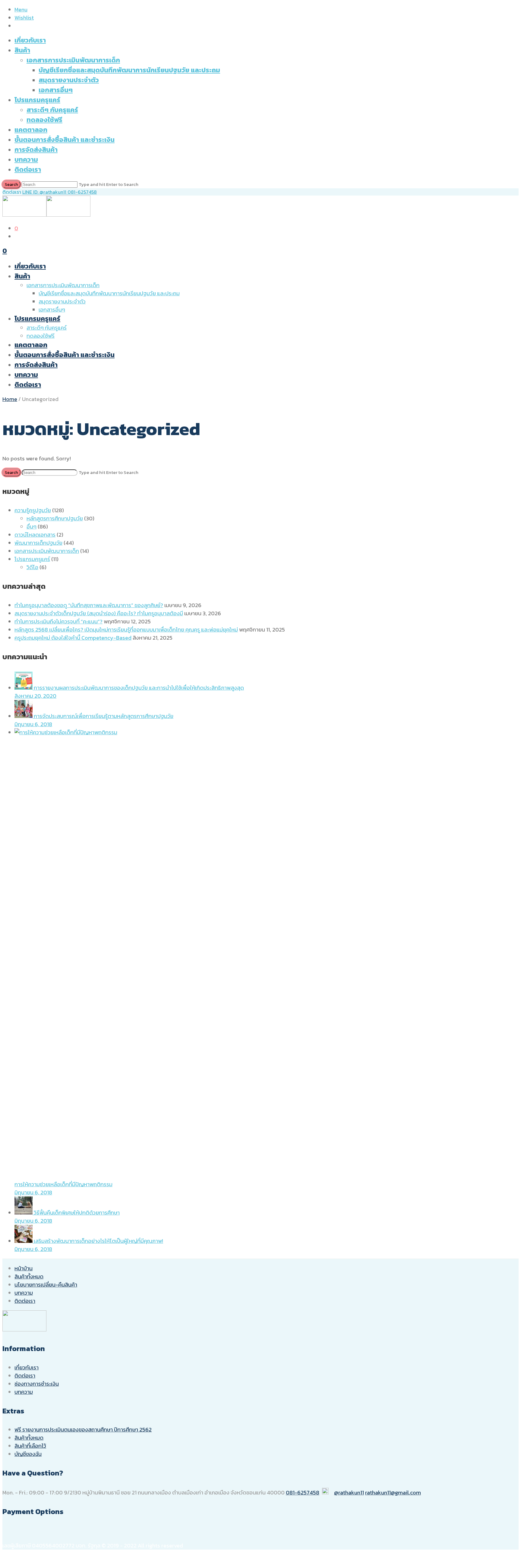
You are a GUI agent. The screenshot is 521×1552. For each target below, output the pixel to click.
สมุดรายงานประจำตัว (69, 80)
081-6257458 (82, 192)
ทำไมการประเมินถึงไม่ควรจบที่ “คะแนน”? (58, 621)
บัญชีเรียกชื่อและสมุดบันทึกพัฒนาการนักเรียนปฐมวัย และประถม (129, 70)
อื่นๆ (31, 526)
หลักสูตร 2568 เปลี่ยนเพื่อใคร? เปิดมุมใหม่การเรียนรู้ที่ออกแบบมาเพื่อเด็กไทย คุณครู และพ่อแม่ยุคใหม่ (126, 630)
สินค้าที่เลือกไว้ (30, 1446)
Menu (20, 9)
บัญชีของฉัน (28, 1454)
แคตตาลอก (30, 130)
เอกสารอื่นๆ (56, 90)
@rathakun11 (349, 1492)
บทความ (26, 160)
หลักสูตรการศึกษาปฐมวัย (55, 518)
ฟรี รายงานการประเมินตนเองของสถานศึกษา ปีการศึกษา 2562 (83, 1429)
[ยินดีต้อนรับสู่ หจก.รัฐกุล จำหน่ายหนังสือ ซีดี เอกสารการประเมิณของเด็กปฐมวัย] (46, 215)
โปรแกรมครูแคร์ (37, 100)
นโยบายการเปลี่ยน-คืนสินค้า (45, 1285)
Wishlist (24, 18)
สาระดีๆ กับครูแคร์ (52, 110)
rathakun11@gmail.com (393, 1492)
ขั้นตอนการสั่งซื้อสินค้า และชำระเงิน (64, 140)
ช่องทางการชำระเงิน (36, 1384)
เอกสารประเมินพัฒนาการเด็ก (46, 551)
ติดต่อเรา (27, 169)
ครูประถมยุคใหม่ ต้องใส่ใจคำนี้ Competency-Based (72, 638)
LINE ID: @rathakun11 (45, 192)
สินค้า (22, 50)
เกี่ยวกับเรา (30, 40)
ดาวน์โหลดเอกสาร (34, 535)
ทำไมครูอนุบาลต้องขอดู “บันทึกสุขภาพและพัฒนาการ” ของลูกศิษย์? (88, 605)
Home (9, 399)
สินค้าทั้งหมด (28, 1276)
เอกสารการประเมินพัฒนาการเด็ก (73, 60)
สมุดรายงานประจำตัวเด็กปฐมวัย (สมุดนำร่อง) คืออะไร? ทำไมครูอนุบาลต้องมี (98, 613)
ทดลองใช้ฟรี (44, 120)
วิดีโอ (32, 567)
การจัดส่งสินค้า (36, 150)
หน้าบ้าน (23, 1268)
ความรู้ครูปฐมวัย (32, 510)
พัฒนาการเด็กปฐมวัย (38, 543)
